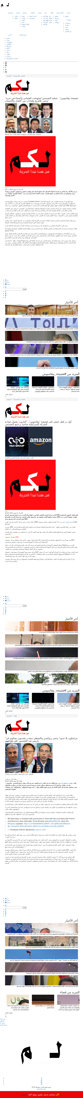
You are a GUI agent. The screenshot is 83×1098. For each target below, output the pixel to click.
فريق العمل (22, 35)
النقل (23, 20)
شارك (7, 282)
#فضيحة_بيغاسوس (12, 58)
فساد (8, 40)
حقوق (67, 16)
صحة (23, 22)
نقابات (23, 26)
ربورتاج (57, 18)
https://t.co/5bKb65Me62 (34, 823)
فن (50, 16)
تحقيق (57, 16)
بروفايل (57, 22)
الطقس (9, 44)
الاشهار (2, 1021)
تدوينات (45, 22)
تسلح (8, 48)
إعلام (8, 38)
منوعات (69, 20)
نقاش (50, 18)
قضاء (23, 16)
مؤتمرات (32, 18)
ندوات (50, 20)
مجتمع (25, 13)
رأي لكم (45, 16)
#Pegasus (12, 823)
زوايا (8, 52)
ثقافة (51, 13)
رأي (46, 13)
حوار (56, 20)
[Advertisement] (41, 265)
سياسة (18, 13)
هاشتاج (45, 24)
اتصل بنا (2, 1023)
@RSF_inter (49, 823)
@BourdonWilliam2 (62, 823)
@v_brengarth (13, 826)
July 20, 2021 (40, 829)
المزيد (10, 35)
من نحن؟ (2, 1019)
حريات (69, 13)
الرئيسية (10, 13)
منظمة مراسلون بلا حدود (65, 783)
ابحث (24, 289)
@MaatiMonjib (54, 821)
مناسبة (67, 25)
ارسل (8, 284)
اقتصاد (33, 13)
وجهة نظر (46, 20)
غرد (7, 280)
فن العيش (68, 31)
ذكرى (8, 50)
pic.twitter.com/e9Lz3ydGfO (53, 826)
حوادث (24, 18)
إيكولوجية (9, 42)
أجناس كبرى (60, 13)
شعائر (67, 29)
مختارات (67, 23)
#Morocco (37, 826)
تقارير (16, 16)
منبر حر (45, 18)
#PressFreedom (26, 826)
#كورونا (9, 46)
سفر (66, 27)
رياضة (40, 13)
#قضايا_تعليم (25, 24)
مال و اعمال (32, 16)
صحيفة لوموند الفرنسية (66, 522)
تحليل (16, 18)
